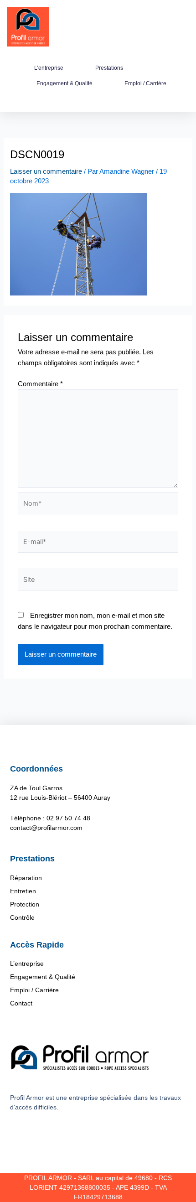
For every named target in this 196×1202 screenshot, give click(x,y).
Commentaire (40, 384)
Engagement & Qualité (64, 83)
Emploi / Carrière (145, 83)
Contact (21, 1003)
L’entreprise (48, 68)
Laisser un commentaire (46, 171)
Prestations (109, 68)
